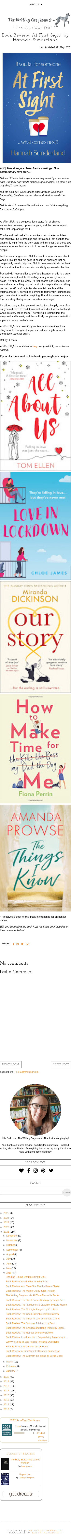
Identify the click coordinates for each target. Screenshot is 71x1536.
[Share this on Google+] (27, 944)
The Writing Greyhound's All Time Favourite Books (32, 1295)
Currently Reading (21, 1454)
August (10, 1254)
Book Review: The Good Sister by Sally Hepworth (32, 1314)
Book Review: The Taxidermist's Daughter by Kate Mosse (36, 1304)
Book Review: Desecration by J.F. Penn (27, 1346)
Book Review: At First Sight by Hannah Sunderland (33, 1351)
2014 (7, 1404)
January (11, 1371)
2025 (7, 1213)
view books (42, 1440)
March (10, 1361)
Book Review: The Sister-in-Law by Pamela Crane (33, 1318)
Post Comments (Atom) (27, 1072)
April (9, 1273)
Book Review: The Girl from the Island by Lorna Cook (34, 1356)
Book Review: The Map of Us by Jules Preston (30, 1290)
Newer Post (10, 1064)
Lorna (18, 1426)
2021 (7, 1231)
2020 (7, 1376)
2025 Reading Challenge (24, 1420)
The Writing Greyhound (45, 1531)
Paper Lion (25, 1474)
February (11, 1366)
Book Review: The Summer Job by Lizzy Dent (30, 1323)
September (12, 1249)
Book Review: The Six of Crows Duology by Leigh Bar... (35, 1300)
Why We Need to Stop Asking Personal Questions (32, 1341)
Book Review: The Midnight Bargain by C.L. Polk (32, 1309)
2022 (7, 1227)
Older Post (61, 1064)
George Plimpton (26, 1478)
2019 (7, 1381)
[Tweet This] (22, 944)
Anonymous (26, 1466)
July (8, 1259)
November (12, 1240)
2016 (7, 1395)
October (10, 1245)
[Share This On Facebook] (13, 944)
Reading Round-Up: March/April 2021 (26, 1277)
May (8, 1268)
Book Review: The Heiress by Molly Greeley (29, 1332)
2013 (7, 1409)
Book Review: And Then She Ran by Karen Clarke (33, 1286)
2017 (7, 1390)
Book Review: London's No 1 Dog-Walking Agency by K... (36, 1337)
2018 (7, 1386)
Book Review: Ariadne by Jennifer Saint (27, 1281)
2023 (7, 1222)
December (12, 1235)
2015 (7, 1400)
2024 (7, 1218)
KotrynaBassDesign (47, 1533)
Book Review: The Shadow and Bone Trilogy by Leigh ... (36, 1328)
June (9, 1263)
